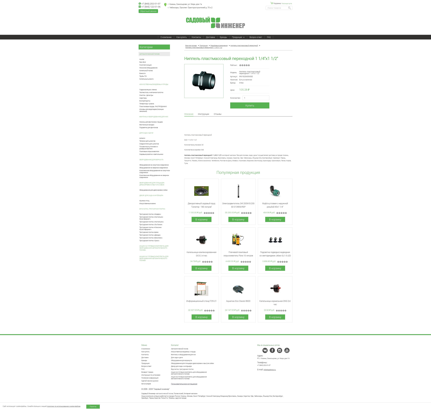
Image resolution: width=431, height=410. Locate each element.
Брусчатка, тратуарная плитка (152, 209)
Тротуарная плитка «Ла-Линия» (150, 224)
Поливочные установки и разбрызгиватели (148, 147)
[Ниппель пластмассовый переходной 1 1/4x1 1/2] (203, 81)
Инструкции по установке (150, 375)
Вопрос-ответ (256, 37)
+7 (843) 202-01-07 (150, 3)
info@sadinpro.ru (270, 370)
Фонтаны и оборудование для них (153, 117)
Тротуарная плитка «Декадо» (150, 235)
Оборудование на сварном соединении (153, 168)
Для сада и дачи (146, 133)
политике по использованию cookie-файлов (63, 406)
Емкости (142, 73)
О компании (166, 37)
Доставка (210, 37)
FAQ (269, 37)
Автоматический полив (149, 54)
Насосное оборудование (148, 68)
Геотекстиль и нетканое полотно (151, 92)
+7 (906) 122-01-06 (150, 6)
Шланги (142, 138)
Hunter (141, 59)
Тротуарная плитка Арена (148, 232)
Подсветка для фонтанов (148, 127)
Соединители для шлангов (149, 144)
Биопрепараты (144, 101)
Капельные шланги (146, 79)
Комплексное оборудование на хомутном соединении (154, 171)
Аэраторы (143, 98)
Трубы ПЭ (142, 76)
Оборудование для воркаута (151, 160)
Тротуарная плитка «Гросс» (149, 240)
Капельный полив (146, 70)
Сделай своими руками (149, 381)
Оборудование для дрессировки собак (153, 190)
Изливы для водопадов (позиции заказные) (151, 110)
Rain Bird (142, 62)
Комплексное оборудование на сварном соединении (154, 176)
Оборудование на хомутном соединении (154, 165)
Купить (249, 105)
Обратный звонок (148, 11)
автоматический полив (164, 393)
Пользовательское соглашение (184, 384)
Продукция (237, 37)
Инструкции (203, 114)
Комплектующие (145, 65)
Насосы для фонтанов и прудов (151, 122)
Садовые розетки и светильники (151, 154)
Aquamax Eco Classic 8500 (238, 301)
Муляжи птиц (144, 201)
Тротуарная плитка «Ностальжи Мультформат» (151, 218)
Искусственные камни (147, 203)
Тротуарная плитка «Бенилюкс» (151, 238)
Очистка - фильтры (146, 95)
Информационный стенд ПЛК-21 (201, 301)
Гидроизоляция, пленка (148, 90)
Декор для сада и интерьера (151, 195)
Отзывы (217, 114)
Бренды (223, 37)
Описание (188, 114)
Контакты (196, 37)
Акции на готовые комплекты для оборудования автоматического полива (153, 248)
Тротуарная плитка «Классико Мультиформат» (150, 228)
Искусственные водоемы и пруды (153, 84)
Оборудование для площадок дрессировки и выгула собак (151, 184)
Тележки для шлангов (147, 141)
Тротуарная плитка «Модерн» (150, 214)
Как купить (181, 37)
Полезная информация (149, 378)
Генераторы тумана (146, 104)
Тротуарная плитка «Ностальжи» (151, 222)
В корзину (201, 219)
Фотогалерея (146, 384)
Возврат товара (147, 372)
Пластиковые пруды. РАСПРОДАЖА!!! (153, 106)
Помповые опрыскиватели (149, 151)
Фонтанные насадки (146, 125)
